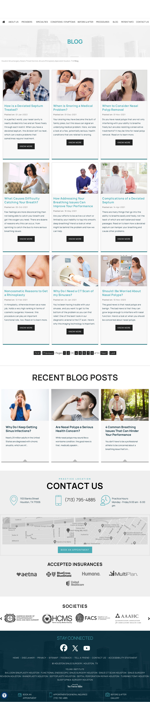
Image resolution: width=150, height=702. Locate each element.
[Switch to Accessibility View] (4, 695)
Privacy (41, 657)
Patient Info (127, 21)
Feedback (66, 657)
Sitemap (53, 657)
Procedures (102, 21)
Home (3, 22)
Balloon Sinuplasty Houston (22, 672)
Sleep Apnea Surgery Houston (75, 679)
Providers (27, 21)
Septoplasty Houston (62, 676)
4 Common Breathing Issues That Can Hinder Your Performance (122, 431)
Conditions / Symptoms (63, 21)
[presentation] (75, 41)
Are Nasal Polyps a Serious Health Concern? (74, 429)
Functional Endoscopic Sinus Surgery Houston (69, 672)
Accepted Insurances (75, 564)
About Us (13, 21)
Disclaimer (28, 657)
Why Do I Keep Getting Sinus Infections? (21, 429)
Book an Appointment (75, 549)
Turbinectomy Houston (135, 676)
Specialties (42, 21)
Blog (115, 21)
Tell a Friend (81, 657)
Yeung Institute (75, 669)
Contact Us (142, 21)
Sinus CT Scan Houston (112, 672)
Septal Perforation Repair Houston (98, 676)
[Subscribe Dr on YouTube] (86, 647)
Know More (26, 146)
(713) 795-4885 (80, 500)
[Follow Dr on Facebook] (63, 647)
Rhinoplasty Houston (35, 676)
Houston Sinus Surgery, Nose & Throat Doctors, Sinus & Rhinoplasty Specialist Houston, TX (37, 61)
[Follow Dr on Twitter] (75, 647)
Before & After (85, 21)
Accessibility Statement (123, 657)
